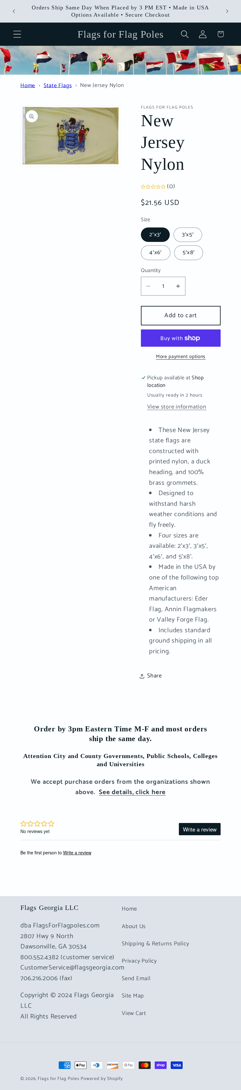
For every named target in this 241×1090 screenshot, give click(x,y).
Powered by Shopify (102, 1078)
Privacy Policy (139, 961)
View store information (176, 407)
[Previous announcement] (14, 11)
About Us (134, 926)
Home (27, 85)
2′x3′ (155, 234)
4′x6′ (155, 252)
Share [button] (154, 676)
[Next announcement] (227, 11)
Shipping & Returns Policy (155, 943)
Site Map (133, 996)
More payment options (181, 356)
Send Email (136, 978)
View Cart (134, 1013)
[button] (17, 34)
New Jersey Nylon (102, 85)
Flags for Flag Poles (58, 1078)
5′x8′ (189, 252)
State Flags (58, 85)
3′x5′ (188, 234)
